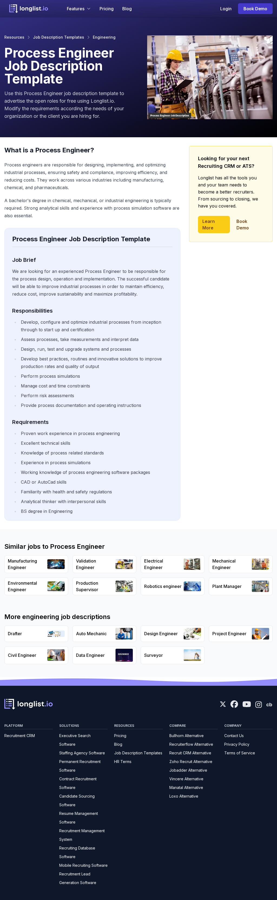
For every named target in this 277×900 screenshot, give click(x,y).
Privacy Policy (236, 744)
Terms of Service (239, 753)
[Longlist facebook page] (234, 704)
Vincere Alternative (186, 779)
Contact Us (234, 735)
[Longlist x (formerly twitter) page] (223, 704)
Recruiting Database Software (77, 852)
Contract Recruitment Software (78, 783)
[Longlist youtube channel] (246, 704)
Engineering (104, 37)
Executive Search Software (75, 740)
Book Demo (255, 8)
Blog (127, 8)
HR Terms (122, 761)
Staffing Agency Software (82, 753)
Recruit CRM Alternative (190, 753)
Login (226, 8)
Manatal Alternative (186, 787)
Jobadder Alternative (188, 770)
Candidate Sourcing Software (77, 800)
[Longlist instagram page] (258, 704)
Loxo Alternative (183, 796)
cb (269, 704)
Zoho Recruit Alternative (190, 761)
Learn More (208, 224)
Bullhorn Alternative (186, 735)
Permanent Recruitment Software (80, 765)
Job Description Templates (58, 37)
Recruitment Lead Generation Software (77, 878)
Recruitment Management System (82, 835)
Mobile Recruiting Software (83, 865)
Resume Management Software (78, 817)
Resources (14, 37)
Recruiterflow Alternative (191, 744)
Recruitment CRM (19, 735)
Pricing (107, 8)
